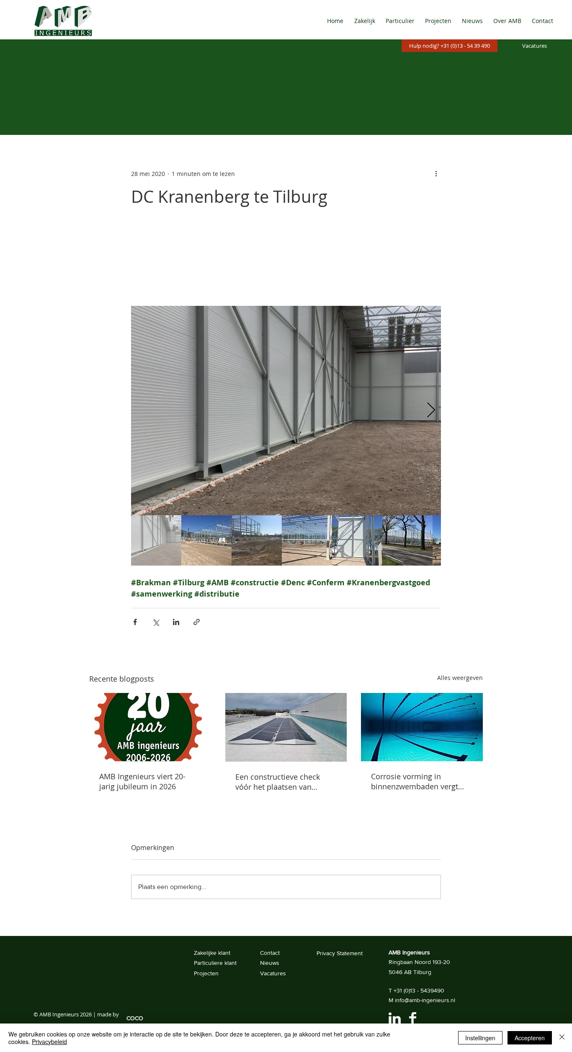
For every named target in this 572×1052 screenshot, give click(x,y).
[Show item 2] (206, 540)
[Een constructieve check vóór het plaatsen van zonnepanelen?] (286, 727)
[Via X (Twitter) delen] (156, 622)
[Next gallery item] (431, 411)
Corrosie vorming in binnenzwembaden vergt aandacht (414, 781)
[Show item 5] (357, 540)
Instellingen (480, 1038)
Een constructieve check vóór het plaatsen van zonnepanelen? (277, 782)
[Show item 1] (156, 540)
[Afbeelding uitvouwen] (286, 410)
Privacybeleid (49, 1041)
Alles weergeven (460, 678)
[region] (398, 1018)
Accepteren (530, 1038)
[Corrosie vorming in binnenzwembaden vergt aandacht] (422, 727)
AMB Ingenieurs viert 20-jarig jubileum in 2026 (142, 781)
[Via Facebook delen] (135, 622)
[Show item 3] (257, 540)
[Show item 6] (407, 540)
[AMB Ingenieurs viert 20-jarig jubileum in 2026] (150, 727)
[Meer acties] (436, 173)
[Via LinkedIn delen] (176, 622)
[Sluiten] (562, 1037)
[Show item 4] (307, 540)
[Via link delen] (197, 622)
